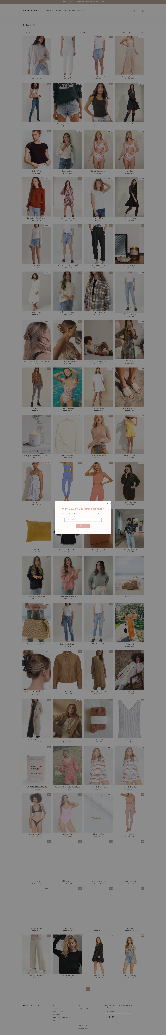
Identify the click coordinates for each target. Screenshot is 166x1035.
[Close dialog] (109, 503)
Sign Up (83, 526)
